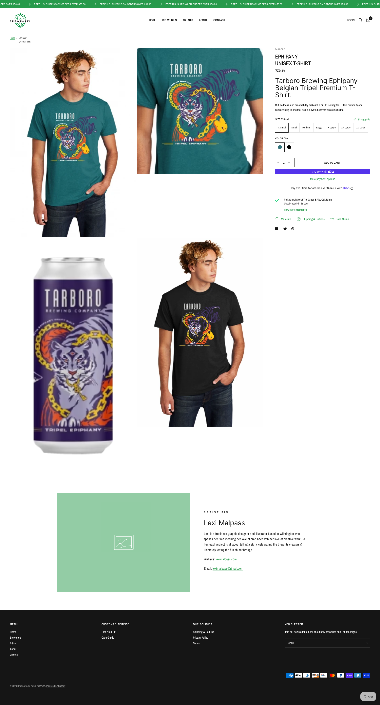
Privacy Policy (200, 637)
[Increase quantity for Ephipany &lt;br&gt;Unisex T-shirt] (289, 162)
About (203, 20)
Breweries (169, 20)
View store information (295, 209)
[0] (367, 20)
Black (289, 147)
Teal (280, 147)
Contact (219, 20)
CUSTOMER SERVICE (116, 624)
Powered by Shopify (55, 686)
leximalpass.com (226, 559)
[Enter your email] (366, 643)
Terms (196, 643)
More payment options (322, 179)
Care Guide (108, 637)
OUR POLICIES (203, 624)
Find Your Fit (108, 632)
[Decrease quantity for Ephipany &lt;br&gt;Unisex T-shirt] (278, 162)
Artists (188, 20)
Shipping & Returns (203, 632)
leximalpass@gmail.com (228, 568)
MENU (14, 624)
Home (152, 20)
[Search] (360, 20)
